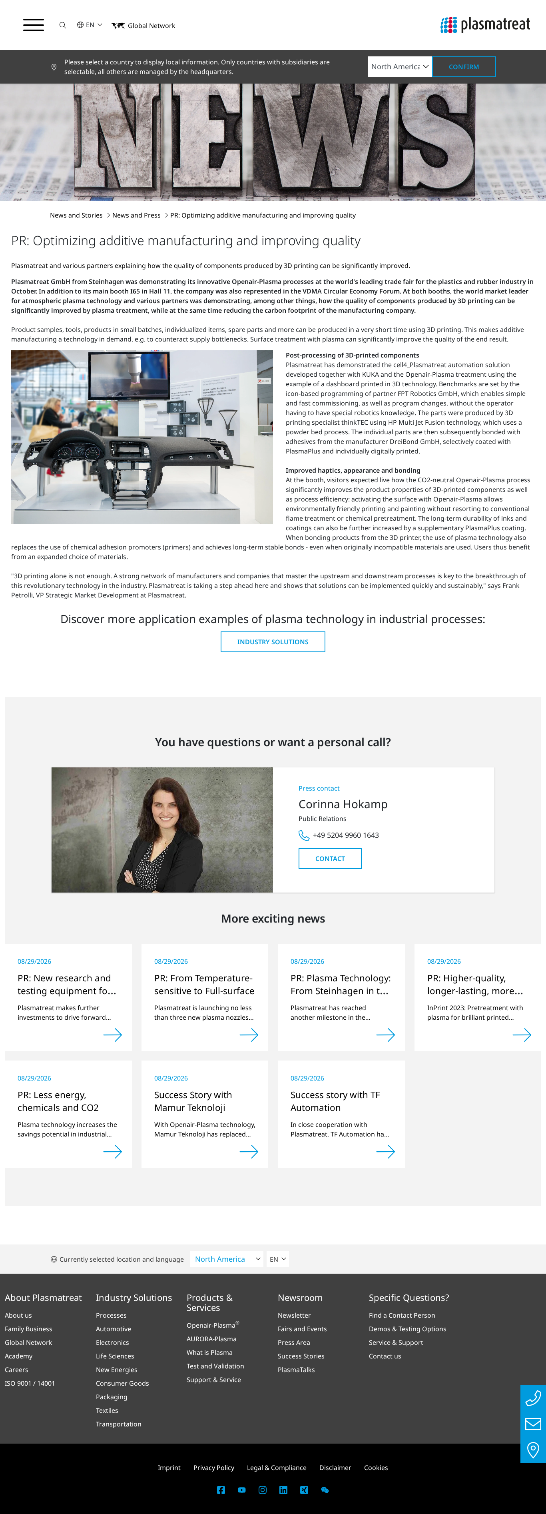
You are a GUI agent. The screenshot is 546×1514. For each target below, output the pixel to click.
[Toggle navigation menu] (33, 25)
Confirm (464, 66)
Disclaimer (335, 1467)
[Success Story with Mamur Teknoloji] (249, 1151)
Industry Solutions (273, 641)
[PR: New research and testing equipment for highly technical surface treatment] (112, 1035)
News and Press (137, 215)
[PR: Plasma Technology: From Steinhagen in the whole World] (385, 1035)
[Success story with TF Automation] (385, 1151)
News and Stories (77, 215)
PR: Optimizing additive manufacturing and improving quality (263, 215)
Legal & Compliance (277, 1467)
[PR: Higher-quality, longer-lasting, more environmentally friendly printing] (522, 1035)
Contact (330, 858)
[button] (62, 25)
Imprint (169, 1467)
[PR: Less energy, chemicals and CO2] (112, 1151)
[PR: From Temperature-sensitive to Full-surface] (249, 1035)
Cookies (376, 1467)
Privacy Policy (213, 1467)
